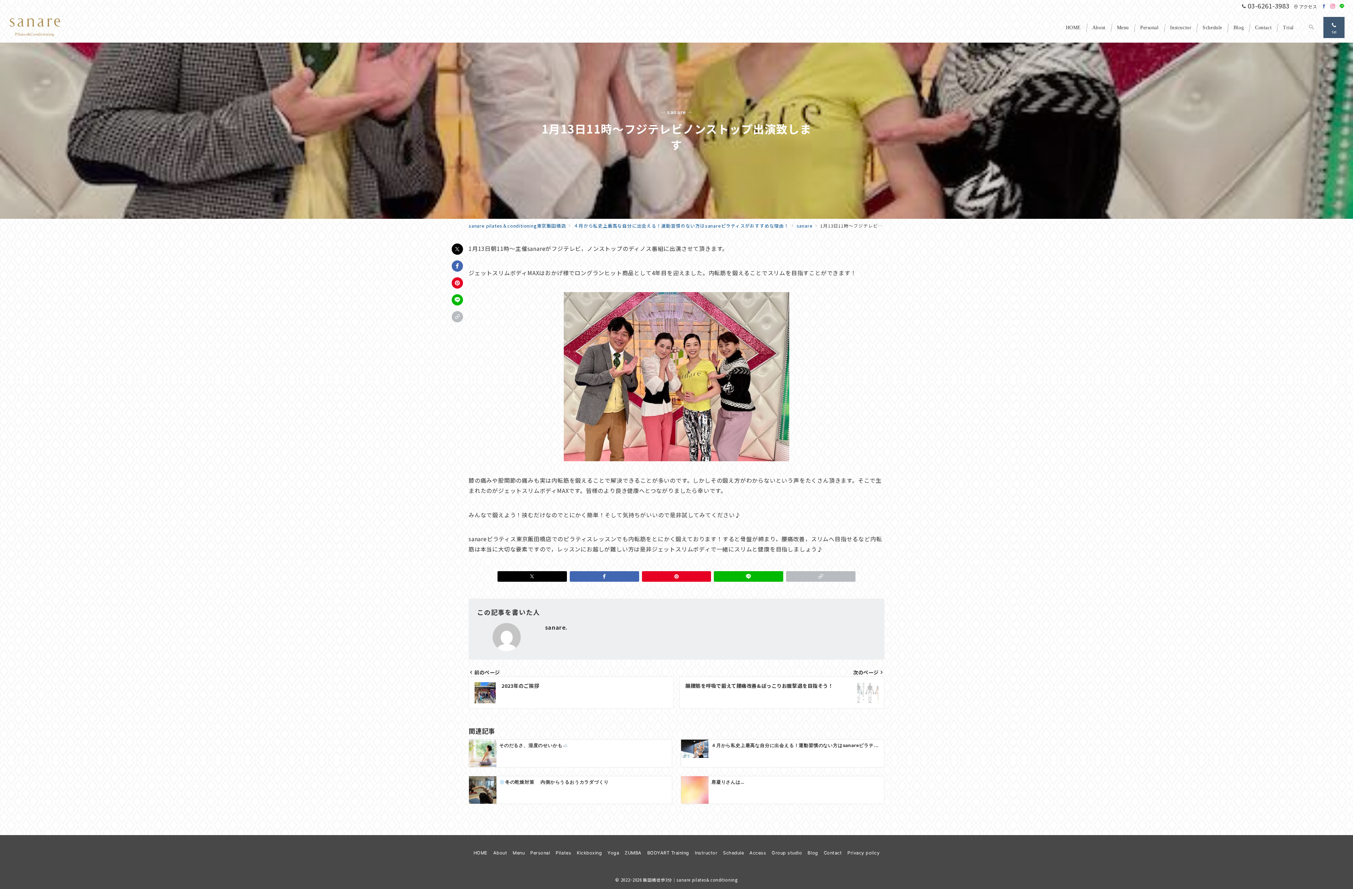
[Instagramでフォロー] (1332, 6)
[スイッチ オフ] (1311, 27)
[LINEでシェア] (457, 299)
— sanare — (676, 112)
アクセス (1308, 6)
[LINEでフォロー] (1342, 6)
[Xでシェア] (457, 249)
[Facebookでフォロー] (1324, 6)
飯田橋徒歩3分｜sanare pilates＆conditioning (690, 880)
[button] (457, 316)
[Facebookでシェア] (457, 266)
